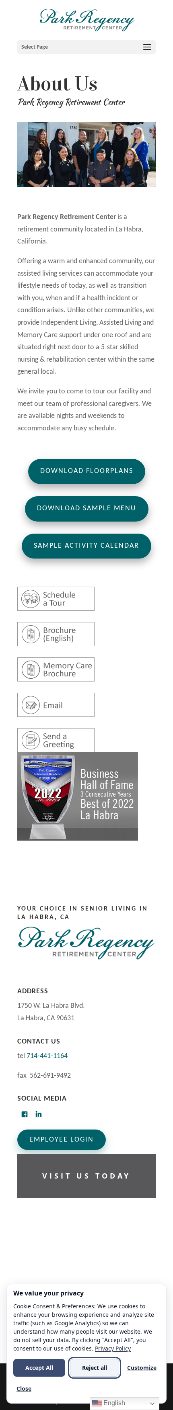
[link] (87, 20)
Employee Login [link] (61, 1140)
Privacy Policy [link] (113, 1348)
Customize (142, 1367)
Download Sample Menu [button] (86, 508)
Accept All (39, 1367)
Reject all (94, 1367)
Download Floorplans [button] (86, 471)
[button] (86, 47)
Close (23, 1388)
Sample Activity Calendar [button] (86, 546)
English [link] (113, 1403)
